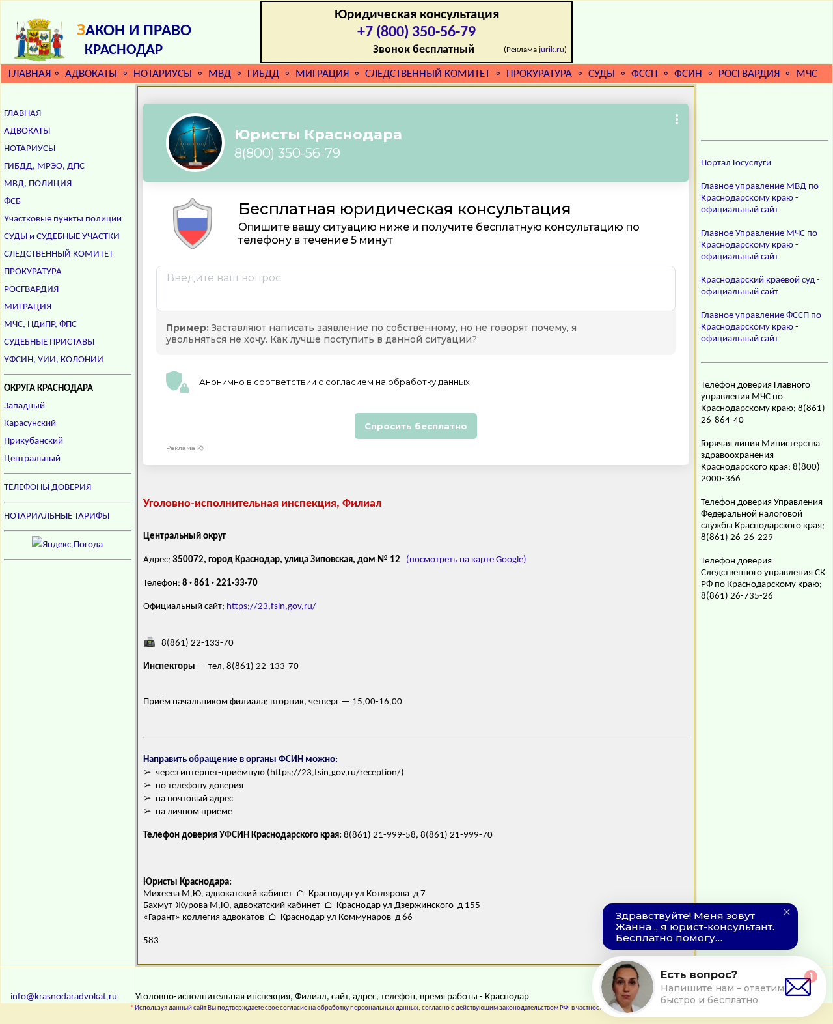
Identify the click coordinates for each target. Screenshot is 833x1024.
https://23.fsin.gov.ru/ (271, 607)
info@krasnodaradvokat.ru (63, 997)
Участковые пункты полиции (63, 219)
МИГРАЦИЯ (322, 73)
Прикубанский (33, 441)
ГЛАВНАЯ (29, 73)
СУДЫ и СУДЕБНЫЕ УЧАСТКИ (62, 237)
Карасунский (30, 424)
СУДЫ (601, 73)
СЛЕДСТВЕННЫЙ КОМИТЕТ (427, 73)
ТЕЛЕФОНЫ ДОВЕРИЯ (47, 487)
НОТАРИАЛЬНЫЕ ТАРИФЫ (56, 516)
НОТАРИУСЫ (162, 73)
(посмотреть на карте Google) (466, 560)
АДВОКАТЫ (91, 73)
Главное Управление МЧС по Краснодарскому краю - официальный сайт (759, 245)
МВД (219, 73)
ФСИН (688, 73)
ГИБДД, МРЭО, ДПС (44, 166)
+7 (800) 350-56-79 (416, 32)
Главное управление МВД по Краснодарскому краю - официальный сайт (760, 198)
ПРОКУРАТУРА (539, 73)
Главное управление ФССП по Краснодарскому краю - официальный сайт (761, 327)
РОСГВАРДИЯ (749, 73)
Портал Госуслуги (736, 163)
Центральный (32, 459)
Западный (24, 406)
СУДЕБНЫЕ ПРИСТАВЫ (49, 342)
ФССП (644, 73)
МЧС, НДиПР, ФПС (40, 325)
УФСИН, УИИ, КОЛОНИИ (53, 360)
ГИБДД (263, 73)
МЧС (806, 73)
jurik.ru (551, 50)
